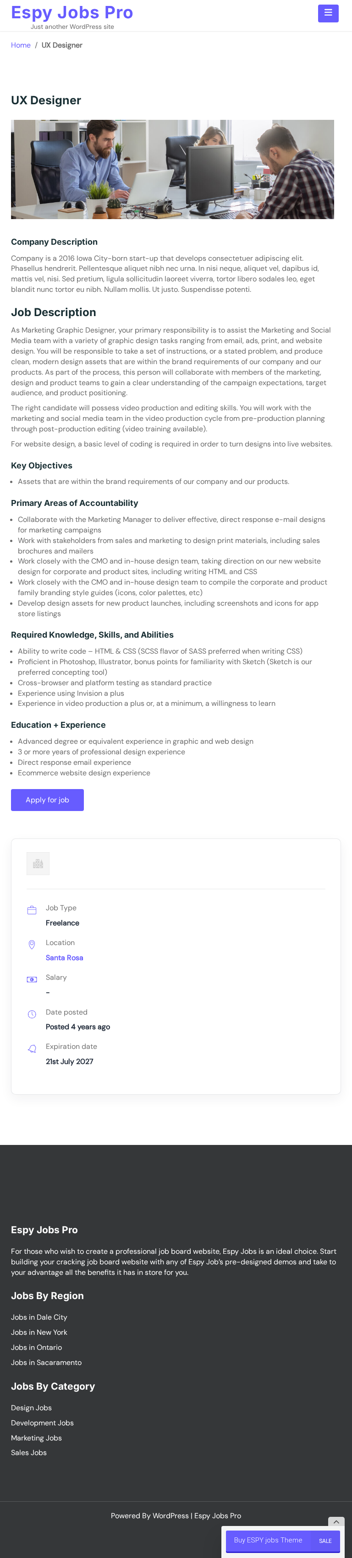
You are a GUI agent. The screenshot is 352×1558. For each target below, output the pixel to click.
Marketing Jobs (36, 1438)
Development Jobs (42, 1423)
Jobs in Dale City (39, 1317)
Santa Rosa (64, 957)
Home (21, 45)
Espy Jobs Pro (72, 12)
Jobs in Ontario (36, 1347)
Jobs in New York (39, 1332)
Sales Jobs (29, 1452)
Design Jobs (31, 1408)
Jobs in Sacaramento (46, 1362)
